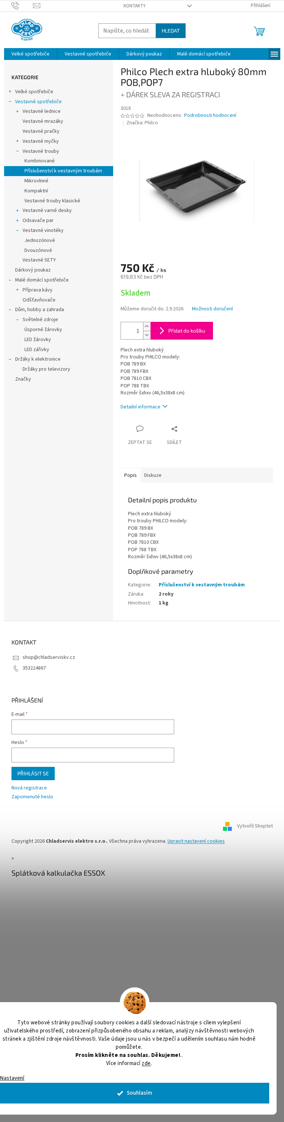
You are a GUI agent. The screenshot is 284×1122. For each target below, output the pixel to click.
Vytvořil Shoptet (255, 826)
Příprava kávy (38, 290)
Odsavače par (38, 220)
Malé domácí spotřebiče (42, 280)
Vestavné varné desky (47, 210)
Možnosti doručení (212, 309)
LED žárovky (37, 339)
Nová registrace (29, 788)
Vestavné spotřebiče (38, 101)
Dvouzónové (38, 250)
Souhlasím (139, 1093)
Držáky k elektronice (38, 359)
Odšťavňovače (39, 300)
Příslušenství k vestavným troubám (63, 171)
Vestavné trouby (41, 151)
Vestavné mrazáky (43, 121)
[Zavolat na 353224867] (22, 5)
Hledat (171, 30)
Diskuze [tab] (153, 475)
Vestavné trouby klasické (52, 201)
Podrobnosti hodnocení (210, 115)
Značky (23, 379)
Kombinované (39, 161)
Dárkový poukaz (33, 270)
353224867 (34, 668)
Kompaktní (36, 191)
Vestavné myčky (41, 141)
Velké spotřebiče (34, 91)
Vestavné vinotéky (43, 230)
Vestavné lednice (42, 111)
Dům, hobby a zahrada (39, 309)
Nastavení (12, 1078)
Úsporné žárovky (43, 329)
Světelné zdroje (40, 319)
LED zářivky (36, 349)
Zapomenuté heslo (32, 797)
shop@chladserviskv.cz (49, 657)
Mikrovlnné (36, 181)
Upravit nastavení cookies (196, 841)
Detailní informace (140, 407)
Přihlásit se (33, 773)
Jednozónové (39, 240)
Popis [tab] (130, 475)
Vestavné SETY (39, 260)
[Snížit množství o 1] (147, 335)
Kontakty (135, 6)
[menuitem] (30, 54)
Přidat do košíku (186, 330)
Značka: (142, 123)
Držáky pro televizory (46, 369)
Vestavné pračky (41, 131)
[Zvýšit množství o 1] (147, 326)
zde (146, 1063)
